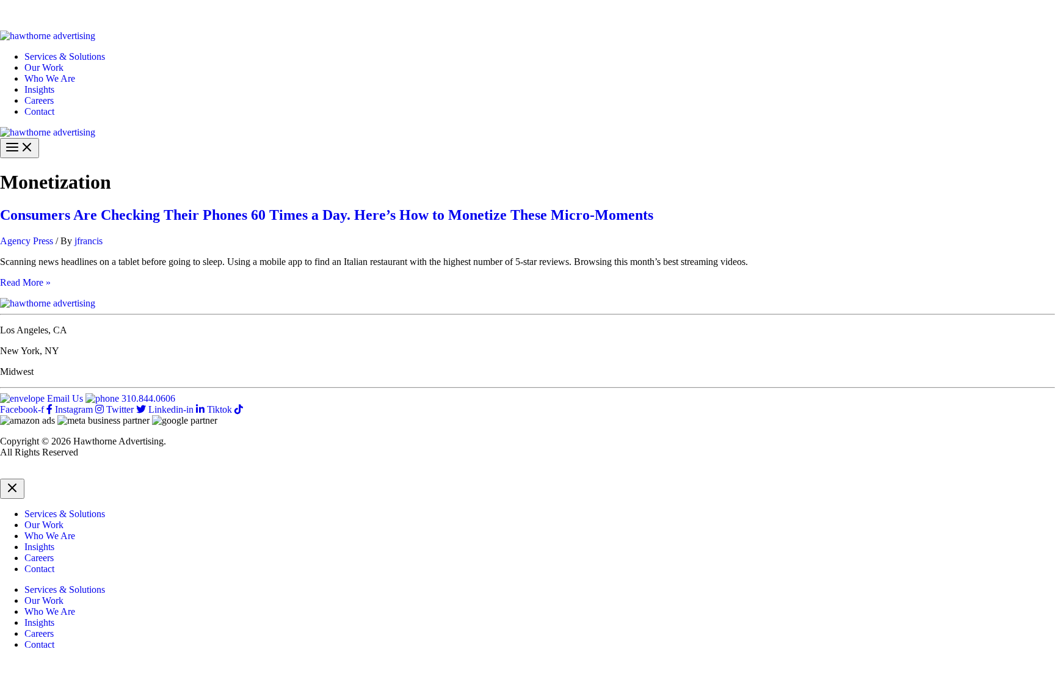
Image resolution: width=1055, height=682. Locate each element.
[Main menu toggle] (19, 148)
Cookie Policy (123, 473)
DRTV (13, 473)
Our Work (43, 67)
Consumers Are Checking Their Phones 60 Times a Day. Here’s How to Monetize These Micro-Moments (326, 215)
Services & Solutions (64, 56)
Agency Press (26, 241)
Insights (39, 89)
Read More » (25, 282)
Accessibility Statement (202, 473)
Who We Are (49, 78)
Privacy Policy (62, 473)
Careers (39, 100)
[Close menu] (12, 489)
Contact (39, 111)
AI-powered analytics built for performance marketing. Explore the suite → (202, 15)
